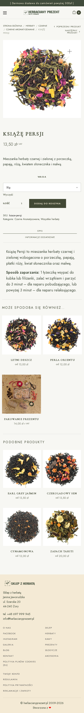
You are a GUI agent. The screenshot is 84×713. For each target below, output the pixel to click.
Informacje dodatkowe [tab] (40, 237)
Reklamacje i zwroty (17, 690)
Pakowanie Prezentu (21, 419)
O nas (7, 627)
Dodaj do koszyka (47, 203)
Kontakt (8, 655)
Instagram (10, 639)
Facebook (9, 633)
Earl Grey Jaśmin (22, 493)
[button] (69, 51)
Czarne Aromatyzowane (20, 29)
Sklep (48, 627)
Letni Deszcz (21, 360)
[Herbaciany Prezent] (42, 12)
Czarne (43, 25)
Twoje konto (11, 673)
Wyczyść (8, 194)
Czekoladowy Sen (62, 493)
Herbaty (30, 25)
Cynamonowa (22, 551)
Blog (6, 650)
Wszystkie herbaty (50, 219)
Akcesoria (52, 655)
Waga (42, 176)
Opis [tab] (40, 231)
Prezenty (51, 644)
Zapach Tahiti (62, 551)
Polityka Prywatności (18, 685)
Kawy (48, 639)
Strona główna (12, 25)
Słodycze (51, 650)
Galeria (8, 644)
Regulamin (10, 679)
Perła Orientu (62, 360)
